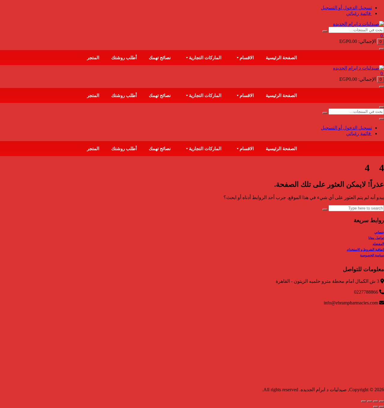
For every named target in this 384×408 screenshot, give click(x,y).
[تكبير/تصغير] (381, 401)
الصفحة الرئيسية (281, 57)
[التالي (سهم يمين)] (375, 407)
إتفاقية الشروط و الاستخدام (365, 249)
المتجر (93, 57)
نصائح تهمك (160, 57)
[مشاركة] (369, 401)
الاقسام (247, 57)
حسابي (379, 232)
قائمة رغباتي (359, 13)
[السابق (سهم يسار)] (381, 407)
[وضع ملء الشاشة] (375, 401)
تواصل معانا (376, 238)
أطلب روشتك (124, 57)
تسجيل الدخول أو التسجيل (346, 7)
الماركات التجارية (205, 57)
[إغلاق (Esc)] (363, 401)
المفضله (378, 244)
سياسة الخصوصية (372, 255)
